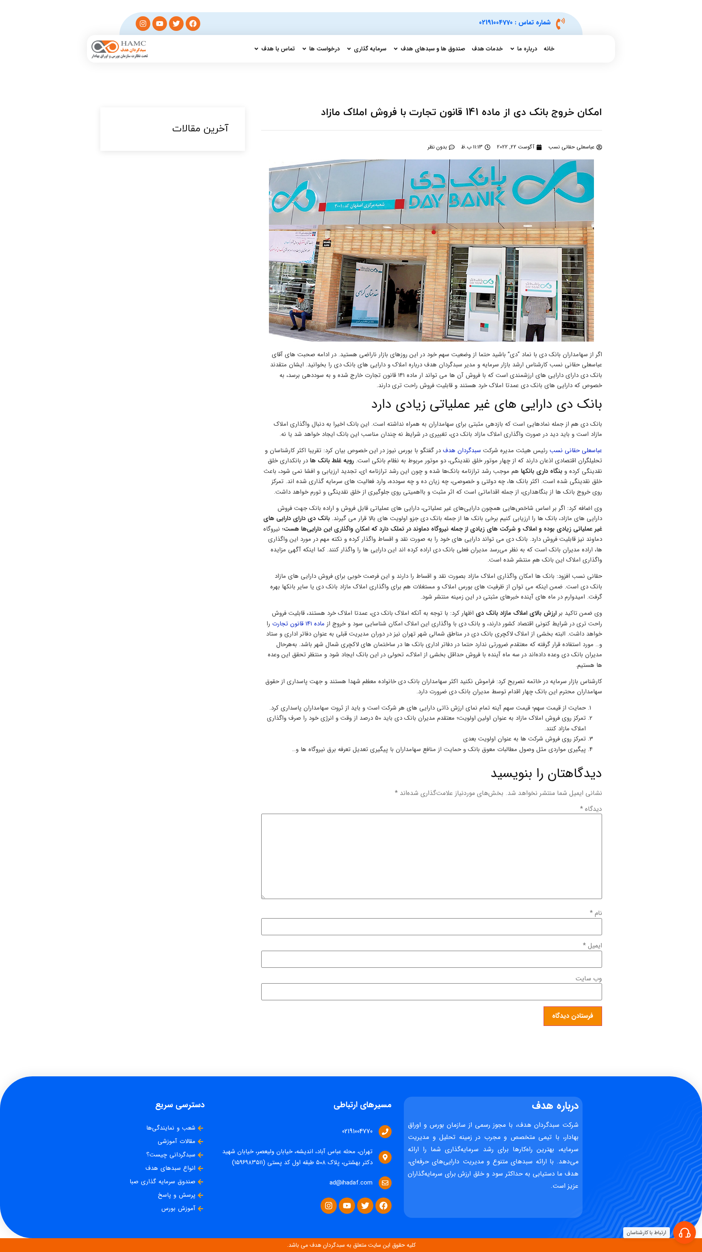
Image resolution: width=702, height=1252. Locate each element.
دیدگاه (591, 809)
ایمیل (592, 946)
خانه (549, 48)
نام (596, 913)
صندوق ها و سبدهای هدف (433, 48)
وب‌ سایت (588, 978)
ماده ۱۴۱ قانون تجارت (298, 624)
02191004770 (496, 22)
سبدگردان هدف (462, 450)
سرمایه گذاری (370, 48)
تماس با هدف (278, 48)
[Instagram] (143, 23)
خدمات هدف (487, 48)
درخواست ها (324, 48)
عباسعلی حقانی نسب (576, 450)
